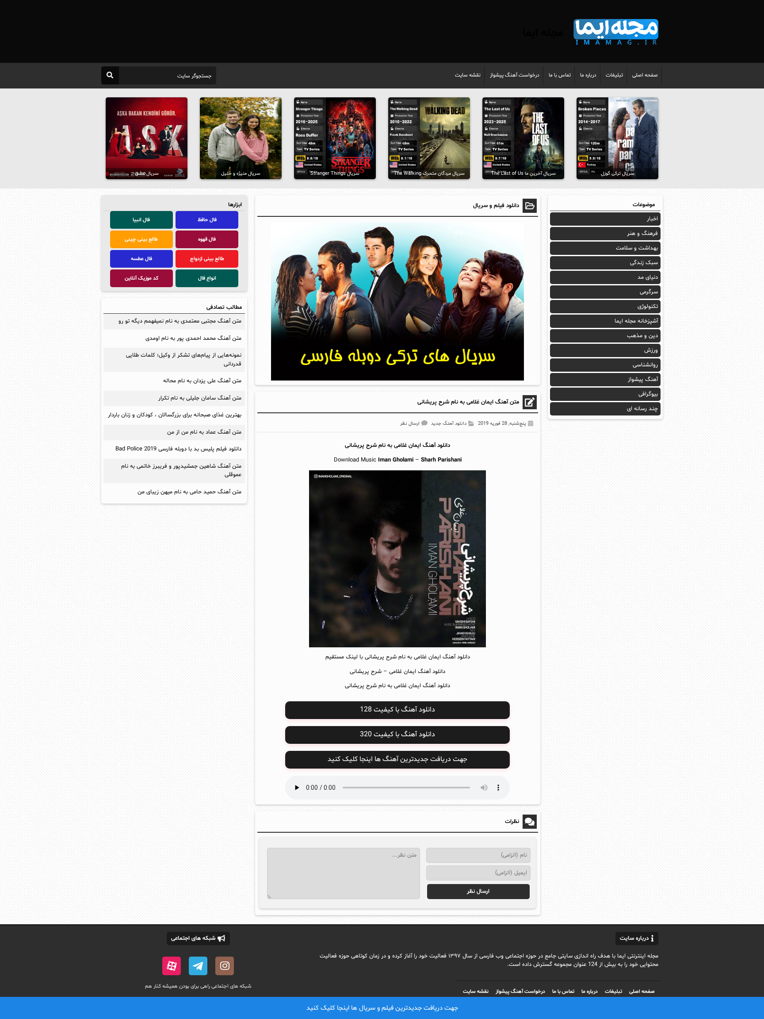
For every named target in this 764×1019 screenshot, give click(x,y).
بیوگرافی (648, 394)
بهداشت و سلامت (637, 248)
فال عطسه (141, 258)
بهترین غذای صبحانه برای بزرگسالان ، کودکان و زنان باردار (174, 415)
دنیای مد (648, 277)
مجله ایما (543, 33)
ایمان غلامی (407, 446)
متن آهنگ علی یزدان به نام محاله (202, 381)
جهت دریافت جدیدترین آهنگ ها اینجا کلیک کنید (397, 759)
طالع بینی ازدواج (207, 258)
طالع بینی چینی (141, 239)
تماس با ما (560, 75)
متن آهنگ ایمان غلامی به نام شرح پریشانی (468, 402)
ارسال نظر (410, 423)
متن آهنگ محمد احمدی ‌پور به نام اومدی (193, 338)
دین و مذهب (642, 336)
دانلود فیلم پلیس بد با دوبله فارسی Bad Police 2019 (178, 449)
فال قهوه (207, 239)
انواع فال (207, 278)
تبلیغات (614, 75)
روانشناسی (645, 365)
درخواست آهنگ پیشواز (514, 75)
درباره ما (588, 75)
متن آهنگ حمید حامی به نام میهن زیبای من (189, 492)
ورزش (651, 350)
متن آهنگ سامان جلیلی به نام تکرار (199, 398)
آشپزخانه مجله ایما (636, 321)
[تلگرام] (198, 966)
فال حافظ (207, 219)
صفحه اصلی (645, 75)
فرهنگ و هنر (642, 234)
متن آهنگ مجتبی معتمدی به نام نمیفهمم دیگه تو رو (179, 321)
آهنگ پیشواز (643, 380)
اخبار (652, 219)
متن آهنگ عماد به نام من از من (204, 432)
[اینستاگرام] (224, 966)
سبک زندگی (644, 263)
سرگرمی (649, 292)
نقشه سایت (468, 75)
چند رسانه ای (642, 409)
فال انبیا (141, 219)
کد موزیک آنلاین (141, 278)
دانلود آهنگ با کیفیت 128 (397, 710)
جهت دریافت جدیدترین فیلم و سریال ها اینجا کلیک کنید (382, 1008)
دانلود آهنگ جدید (448, 423)
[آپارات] (171, 966)
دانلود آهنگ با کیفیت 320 (397, 734)
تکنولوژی (648, 307)
